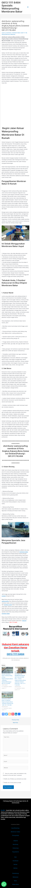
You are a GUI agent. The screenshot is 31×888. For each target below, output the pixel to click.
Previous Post (15, 719)
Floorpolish (15, 835)
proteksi (4, 596)
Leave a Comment (6, 32)
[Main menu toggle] (27, 7)
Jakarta (15, 840)
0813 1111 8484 (15, 654)
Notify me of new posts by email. (12, 782)
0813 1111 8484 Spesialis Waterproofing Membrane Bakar (12, 7)
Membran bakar (15, 831)
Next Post (15, 722)
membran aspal (8, 604)
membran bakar (6, 613)
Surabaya (15, 860)
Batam (15, 864)
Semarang (16, 848)
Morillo (3, 810)
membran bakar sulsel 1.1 (18, 32)
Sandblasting (15, 828)
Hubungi (24, 620)
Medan (15, 868)
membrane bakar (23, 551)
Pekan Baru (15, 884)
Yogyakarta (15, 851)
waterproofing (5, 601)
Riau (15, 880)
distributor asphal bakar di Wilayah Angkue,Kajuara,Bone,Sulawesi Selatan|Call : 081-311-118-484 (7, 702)
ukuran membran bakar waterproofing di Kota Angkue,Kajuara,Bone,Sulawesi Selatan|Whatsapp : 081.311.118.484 (7, 678)
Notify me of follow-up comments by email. (15, 779)
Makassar (15, 877)
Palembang (15, 873)
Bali (15, 857)
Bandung (15, 844)
